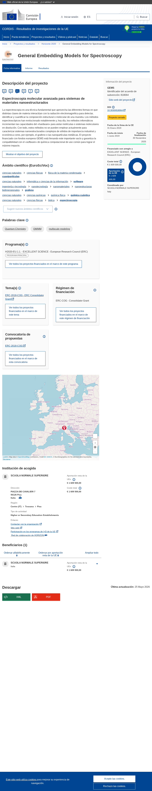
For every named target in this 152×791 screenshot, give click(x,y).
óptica (51, 200)
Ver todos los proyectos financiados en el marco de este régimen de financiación (75, 315)
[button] (87, 17)
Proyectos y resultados (43, 37)
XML (18, 597)
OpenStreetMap (23, 457)
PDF (48, 597)
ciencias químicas (36, 195)
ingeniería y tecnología (14, 186)
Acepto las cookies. (114, 778)
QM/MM (37, 229)
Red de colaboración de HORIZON (36, 535)
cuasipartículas (10, 176)
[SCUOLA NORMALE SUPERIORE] (64, 427)
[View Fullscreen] (95, 436)
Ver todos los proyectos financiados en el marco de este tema (23, 311)
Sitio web (31, 527)
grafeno (29, 190)
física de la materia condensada (64, 173)
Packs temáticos (20, 37)
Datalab (94, 37)
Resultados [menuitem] (43, 68)
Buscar (104, 37)
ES (17, 91)
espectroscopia (68, 200)
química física (58, 195)
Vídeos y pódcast (67, 37)
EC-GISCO (48, 457)
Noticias (83, 37)
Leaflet (5, 457)
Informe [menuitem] (29, 68)
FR (24, 91)
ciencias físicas (35, 173)
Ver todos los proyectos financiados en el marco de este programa (43, 264)
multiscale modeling (59, 229)
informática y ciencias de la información (47, 181)
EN (11, 91)
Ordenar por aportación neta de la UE (50, 554)
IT (30, 91)
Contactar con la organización (36, 524)
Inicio (6, 37)
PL (37, 91)
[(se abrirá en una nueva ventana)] (26, 15)
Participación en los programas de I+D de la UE (36, 531)
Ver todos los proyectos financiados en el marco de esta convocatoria (23, 358)
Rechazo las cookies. (114, 786)
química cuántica (80, 195)
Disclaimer (7, 459)
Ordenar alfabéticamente (17, 552)
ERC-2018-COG (15, 346)
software (78, 181)
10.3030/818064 (115, 110)
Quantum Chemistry (15, 229)
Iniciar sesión (71, 17)
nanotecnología (39, 186)
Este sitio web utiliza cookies (21, 779)
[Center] (95, 447)
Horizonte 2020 (49, 44)
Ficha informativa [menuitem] (12, 68)
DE (4, 91)
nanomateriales (61, 186)
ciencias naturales (11, 173)
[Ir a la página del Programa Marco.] (7, 55)
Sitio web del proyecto (122, 99)
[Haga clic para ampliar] (97, 564)
